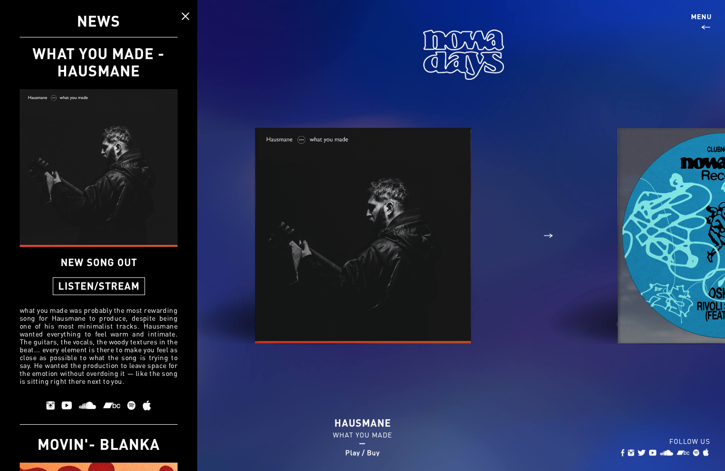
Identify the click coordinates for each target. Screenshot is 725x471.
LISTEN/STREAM (99, 285)
